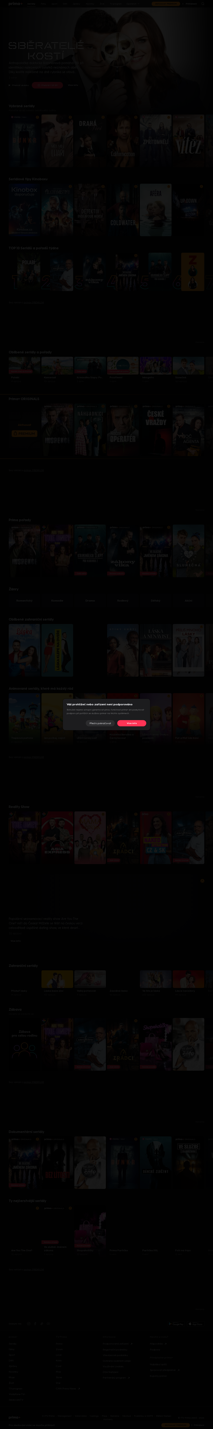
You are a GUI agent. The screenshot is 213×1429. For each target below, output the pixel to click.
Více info (132, 723)
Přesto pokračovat (100, 723)
